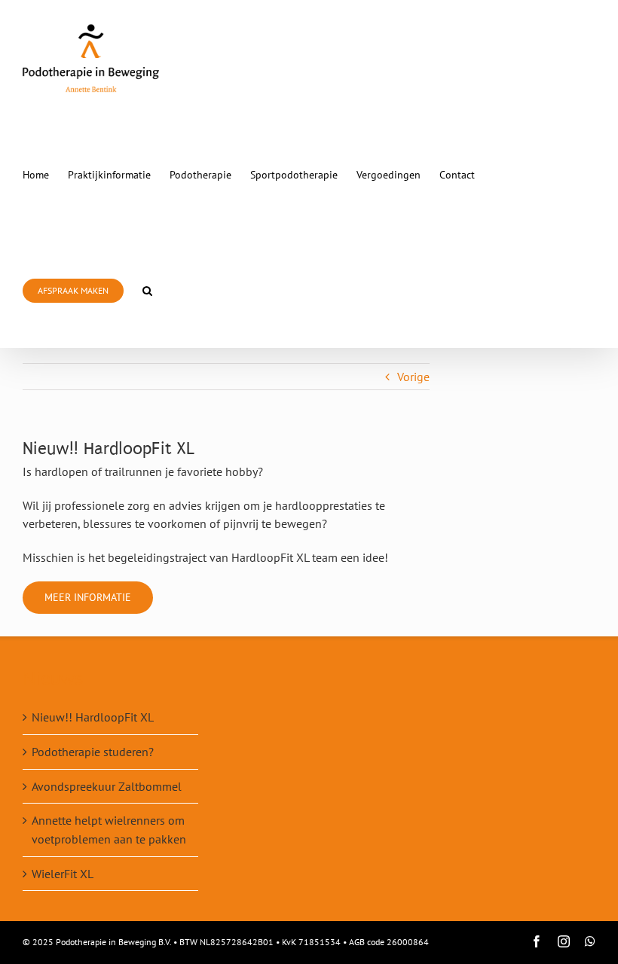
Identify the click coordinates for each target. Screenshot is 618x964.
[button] (147, 290)
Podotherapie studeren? (93, 751)
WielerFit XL (62, 873)
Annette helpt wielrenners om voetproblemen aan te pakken (109, 830)
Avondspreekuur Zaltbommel (107, 786)
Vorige (413, 376)
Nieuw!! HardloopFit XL (93, 717)
